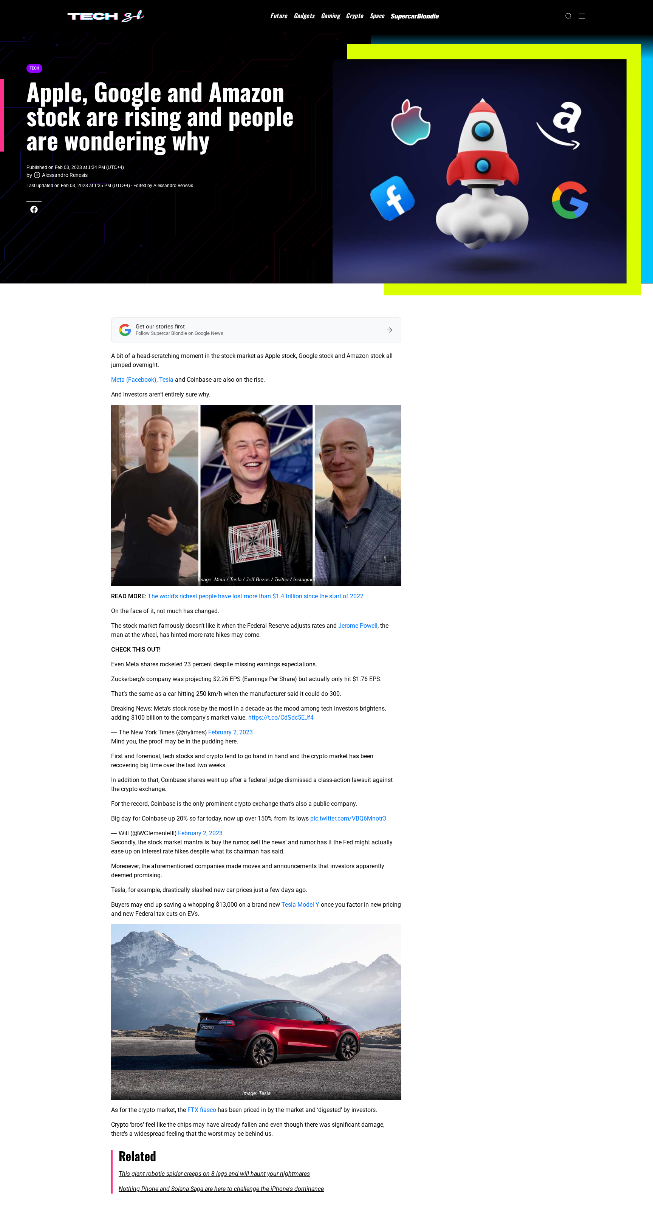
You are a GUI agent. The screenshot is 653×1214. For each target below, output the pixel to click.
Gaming (330, 15)
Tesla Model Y (300, 904)
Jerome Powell (358, 625)
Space (377, 15)
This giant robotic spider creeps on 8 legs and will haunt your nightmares (214, 1173)
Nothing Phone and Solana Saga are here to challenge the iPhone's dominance (221, 1188)
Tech (34, 68)
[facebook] (34, 209)
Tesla (167, 379)
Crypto (354, 15)
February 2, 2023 (230, 732)
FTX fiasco (201, 1109)
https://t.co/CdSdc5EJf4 (281, 717)
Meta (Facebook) (133, 379)
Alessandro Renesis (65, 175)
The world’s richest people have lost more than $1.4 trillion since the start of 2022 (256, 596)
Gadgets (304, 15)
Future (278, 15)
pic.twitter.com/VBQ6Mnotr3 (348, 818)
